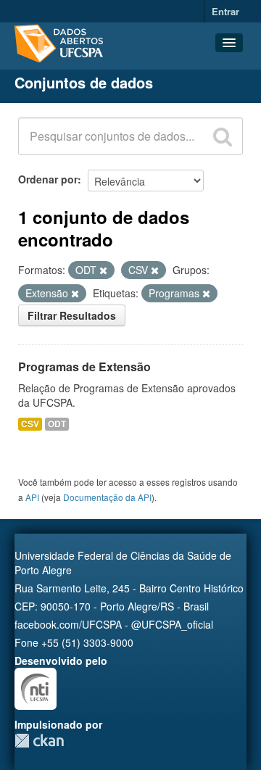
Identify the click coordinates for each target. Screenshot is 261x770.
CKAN (39, 740)
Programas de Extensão (84, 366)
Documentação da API (107, 497)
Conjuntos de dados (83, 82)
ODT (57, 424)
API (32, 497)
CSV (30, 424)
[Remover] (103, 270)
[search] (222, 136)
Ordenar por (48, 179)
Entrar (225, 11)
